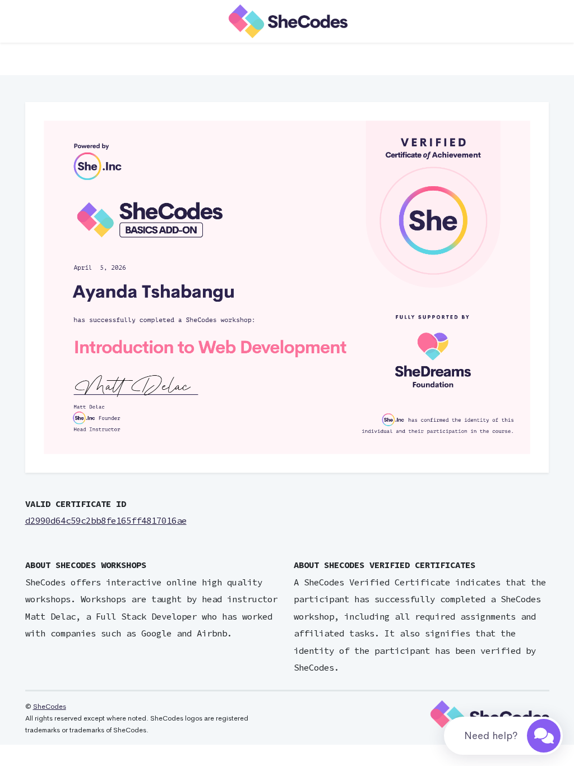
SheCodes (49, 706)
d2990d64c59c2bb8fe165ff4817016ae (106, 520)
